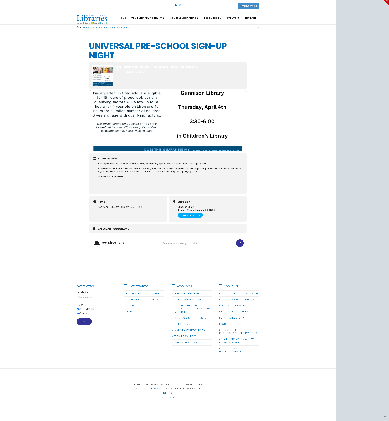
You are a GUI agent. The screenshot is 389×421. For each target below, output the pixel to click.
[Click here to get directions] (240, 243)
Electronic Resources (190, 318)
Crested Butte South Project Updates (235, 350)
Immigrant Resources (189, 330)
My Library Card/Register (239, 293)
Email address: (84, 292)
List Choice (82, 305)
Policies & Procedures (237, 299)
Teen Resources (185, 336)
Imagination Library (191, 299)
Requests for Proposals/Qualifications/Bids (241, 332)
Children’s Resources (189, 342)
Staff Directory (232, 317)
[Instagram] (180, 5)
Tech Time (183, 324)
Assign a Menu (168, 398)
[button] (386, 3)
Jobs (129, 311)
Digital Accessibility (236, 305)
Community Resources (142, 299)
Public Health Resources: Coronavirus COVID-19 (192, 308)
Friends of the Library (142, 293)
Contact (132, 305)
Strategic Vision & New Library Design (236, 341)
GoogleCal (121, 228)
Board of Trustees (234, 311)
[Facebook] (176, 5)
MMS (155, 388)
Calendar (104, 228)
